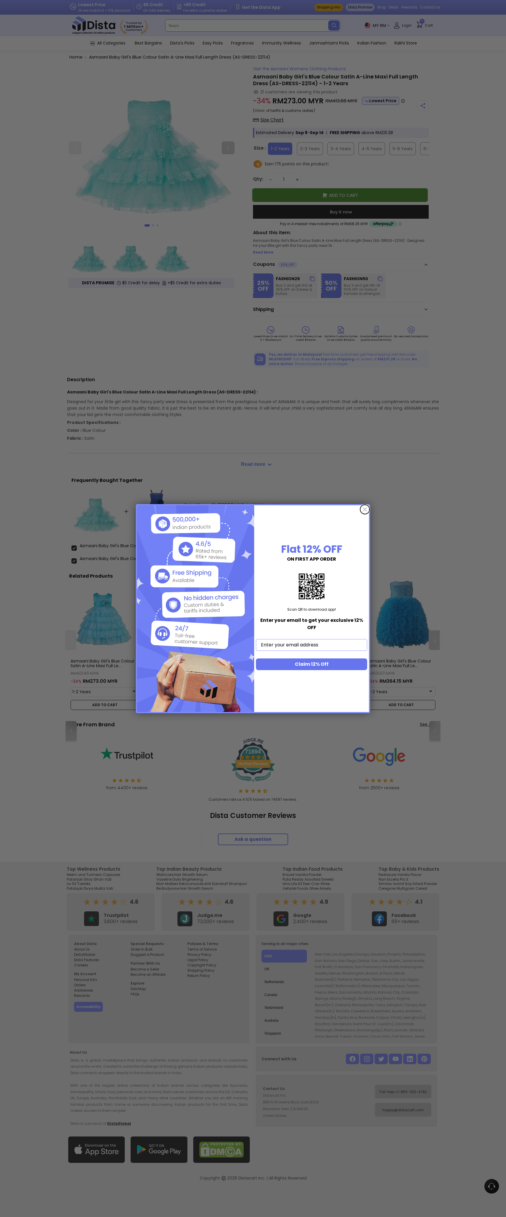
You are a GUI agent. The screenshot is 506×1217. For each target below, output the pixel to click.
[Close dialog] (365, 509)
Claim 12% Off (312, 664)
